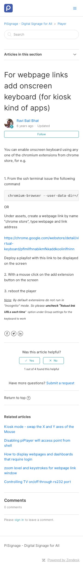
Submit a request (60, 383)
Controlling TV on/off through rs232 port (37, 482)
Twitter (14, 334)
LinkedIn (20, 334)
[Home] (8, 8)
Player (62, 23)
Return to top (15, 398)
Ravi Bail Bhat (28, 120)
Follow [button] (41, 134)
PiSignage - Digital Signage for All (28, 23)
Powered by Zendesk (63, 560)
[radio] (29, 360)
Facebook (7, 334)
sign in (19, 520)
